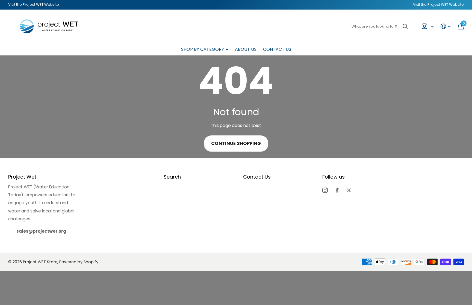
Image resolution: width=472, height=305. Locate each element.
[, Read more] (427, 26)
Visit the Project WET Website (33, 4)
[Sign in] (446, 26)
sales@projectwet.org (41, 231)
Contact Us (277, 49)
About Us (245, 49)
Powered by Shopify (78, 262)
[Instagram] (325, 190)
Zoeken (405, 26)
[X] (349, 190)
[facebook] (337, 190)
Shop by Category (202, 49)
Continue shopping (236, 143)
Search (172, 176)
